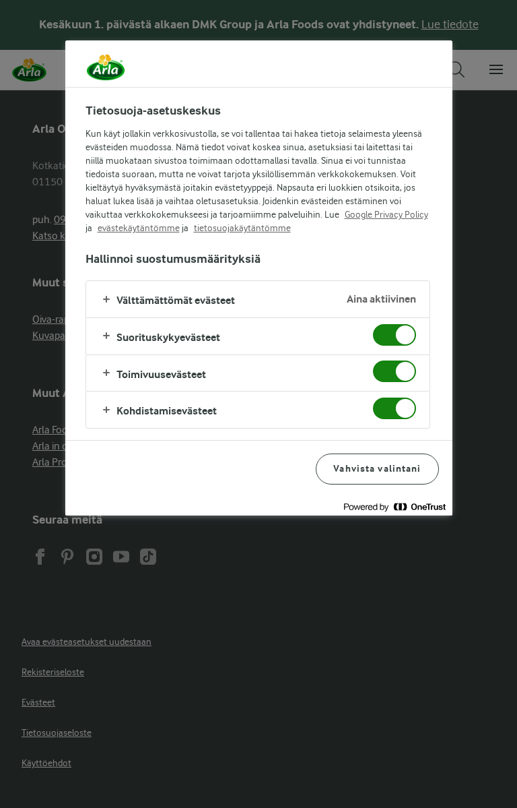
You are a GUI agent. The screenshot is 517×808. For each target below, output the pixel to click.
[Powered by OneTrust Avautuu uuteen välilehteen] (394, 507)
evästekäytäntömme (139, 227)
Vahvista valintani (377, 468)
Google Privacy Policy (386, 214)
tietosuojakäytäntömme (242, 227)
